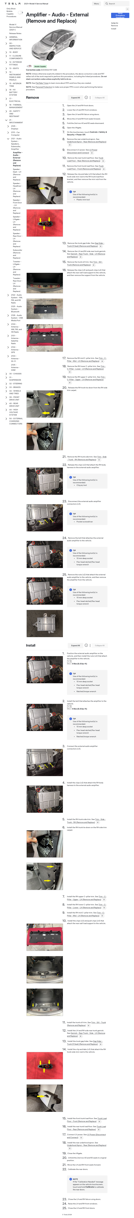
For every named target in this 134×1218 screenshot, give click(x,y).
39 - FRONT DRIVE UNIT (14, 398)
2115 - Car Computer (15, 133)
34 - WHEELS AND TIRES (15, 392)
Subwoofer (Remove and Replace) (17, 254)
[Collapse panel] (127, 9)
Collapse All (99, 98)
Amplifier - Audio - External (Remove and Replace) (18, 159)
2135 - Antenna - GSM (15, 367)
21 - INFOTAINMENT (16, 121)
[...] (70, 145)
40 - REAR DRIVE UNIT (14, 404)
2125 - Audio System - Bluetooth (16, 309)
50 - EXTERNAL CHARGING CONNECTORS (16, 421)
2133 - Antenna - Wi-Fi (15, 358)
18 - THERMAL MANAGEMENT (16, 106)
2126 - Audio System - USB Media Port (17, 318)
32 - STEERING (15, 384)
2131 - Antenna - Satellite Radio (15, 339)
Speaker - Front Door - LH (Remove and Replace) (17, 206)
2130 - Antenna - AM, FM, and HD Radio (16, 328)
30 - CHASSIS (15, 374)
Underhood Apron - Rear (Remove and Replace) (86, 142)
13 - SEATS (14, 68)
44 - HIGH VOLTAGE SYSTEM (13, 412)
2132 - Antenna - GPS (15, 349)
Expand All (75, 98)
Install (113, 29)
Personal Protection (44, 87)
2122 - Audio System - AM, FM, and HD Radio (17, 299)
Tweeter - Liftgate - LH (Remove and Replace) (17, 268)
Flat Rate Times (42, 83)
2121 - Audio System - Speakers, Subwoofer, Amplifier (16, 144)
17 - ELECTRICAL (15, 100)
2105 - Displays (14, 127)
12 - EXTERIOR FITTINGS (15, 63)
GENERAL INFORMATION (15, 38)
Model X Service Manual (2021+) (15, 27)
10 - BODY (13, 52)
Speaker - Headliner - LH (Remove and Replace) (17, 189)
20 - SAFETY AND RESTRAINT (14, 113)
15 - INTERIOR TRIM (15, 84)
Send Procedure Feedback (120, 15)
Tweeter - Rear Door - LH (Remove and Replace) (18, 284)
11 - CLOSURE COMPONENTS (16, 57)
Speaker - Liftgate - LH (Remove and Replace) (17, 223)
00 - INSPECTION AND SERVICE (15, 46)
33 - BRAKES (15, 387)
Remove (114, 26)
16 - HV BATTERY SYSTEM (13, 92)
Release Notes (15, 33)
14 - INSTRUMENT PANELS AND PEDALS (15, 76)
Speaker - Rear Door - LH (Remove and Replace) (18, 239)
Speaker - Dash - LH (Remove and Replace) (17, 174)
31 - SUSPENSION (15, 378)
